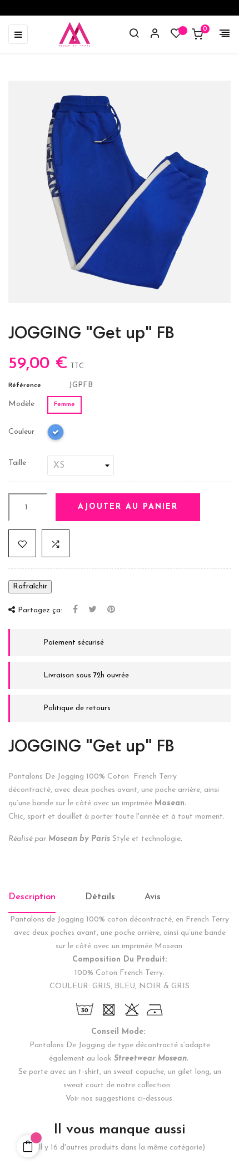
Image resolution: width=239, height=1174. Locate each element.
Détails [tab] (100, 897)
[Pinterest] (111, 610)
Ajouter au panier (128, 507)
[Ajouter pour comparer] (55, 543)
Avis (153, 897)
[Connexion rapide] (150, 34)
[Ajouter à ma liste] (22, 543)
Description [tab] (32, 897)
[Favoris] (176, 36)
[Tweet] (92, 610)
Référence (24, 385)
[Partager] (75, 610)
